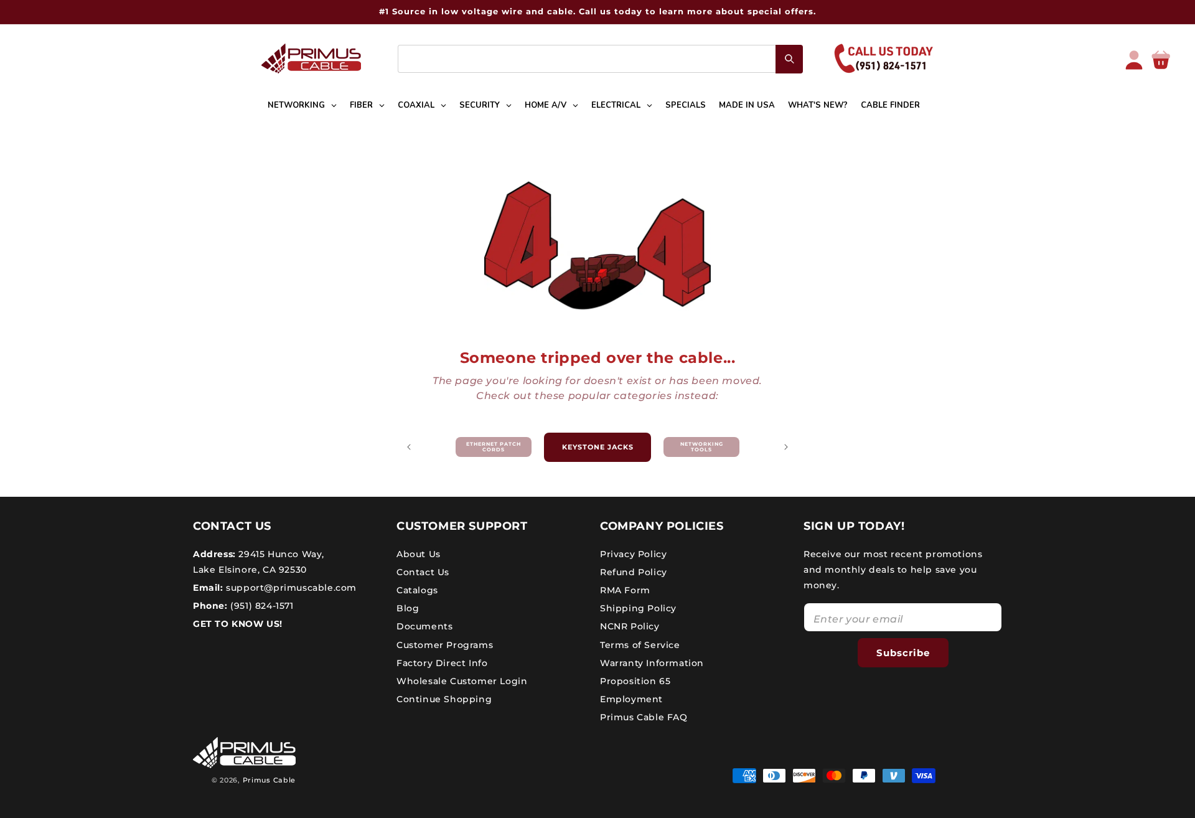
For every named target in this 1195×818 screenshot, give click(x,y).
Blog (407, 608)
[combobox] (600, 59)
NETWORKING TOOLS (701, 447)
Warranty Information (652, 663)
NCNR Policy (630, 626)
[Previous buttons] (409, 447)
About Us (418, 553)
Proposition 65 (635, 681)
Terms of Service (640, 644)
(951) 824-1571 (261, 605)
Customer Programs (444, 644)
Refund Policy (633, 572)
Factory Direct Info (441, 663)
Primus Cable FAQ (644, 717)
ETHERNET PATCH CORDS (493, 447)
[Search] (789, 59)
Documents (424, 626)
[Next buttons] (786, 447)
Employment (631, 699)
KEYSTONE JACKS (598, 447)
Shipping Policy (638, 608)
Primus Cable (269, 780)
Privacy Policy (633, 553)
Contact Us (422, 572)
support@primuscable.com (290, 587)
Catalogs (417, 590)
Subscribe (903, 653)
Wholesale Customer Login (461, 681)
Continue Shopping (444, 699)
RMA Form (625, 590)
